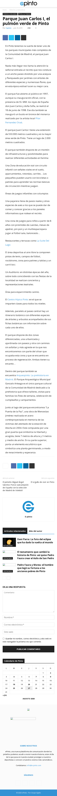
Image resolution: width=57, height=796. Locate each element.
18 (14, 684)
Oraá (19, 122)
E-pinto (8, 28)
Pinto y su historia (24, 14)
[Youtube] (39, 783)
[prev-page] (4, 578)
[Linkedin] (17, 37)
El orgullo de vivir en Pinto (42, 482)
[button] (4, 3)
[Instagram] (25, 782)
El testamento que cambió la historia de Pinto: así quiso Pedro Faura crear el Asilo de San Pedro (35, 555)
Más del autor (35, 531)
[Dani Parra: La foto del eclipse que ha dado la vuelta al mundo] (9, 542)
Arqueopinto (23, 375)
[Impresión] (23, 37)
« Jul (5, 695)
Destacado (7, 558)
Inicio (5, 10)
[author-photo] (28, 513)
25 (14, 688)
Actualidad (7, 546)
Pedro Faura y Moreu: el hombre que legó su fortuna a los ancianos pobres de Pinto (35, 568)
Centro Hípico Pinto (18, 299)
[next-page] (8, 578)
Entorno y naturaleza (17, 10)
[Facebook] (5, 37)
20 (29, 684)
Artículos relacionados (15, 531)
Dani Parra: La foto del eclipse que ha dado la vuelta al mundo (35, 541)
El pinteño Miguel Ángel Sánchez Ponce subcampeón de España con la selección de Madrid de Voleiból (15, 486)
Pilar (38, 118)
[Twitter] (11, 37)
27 (29, 688)
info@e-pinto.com (34, 765)
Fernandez (11, 122)
